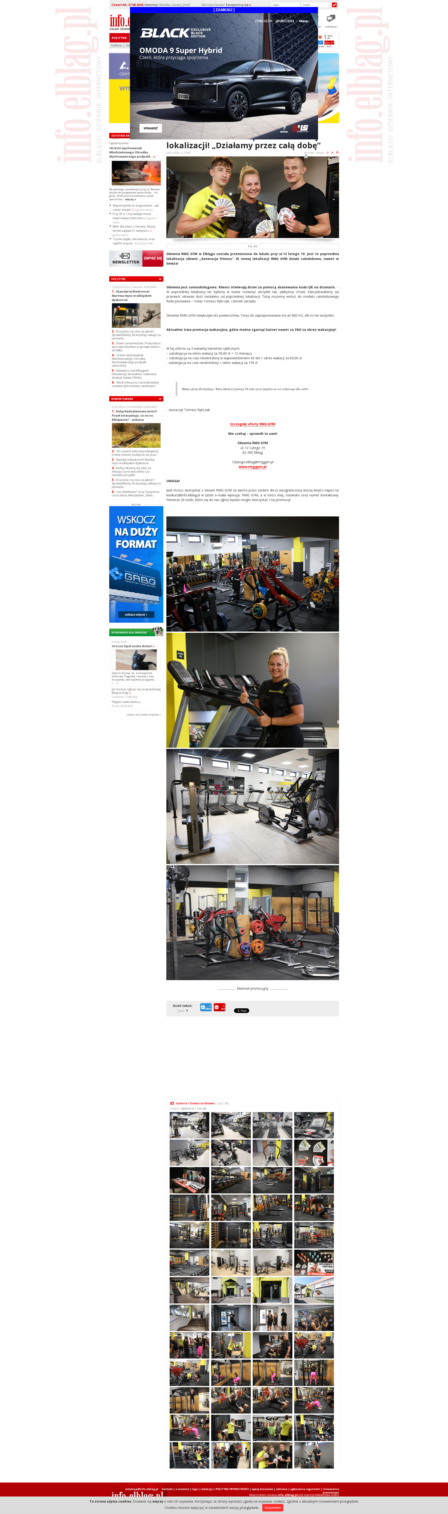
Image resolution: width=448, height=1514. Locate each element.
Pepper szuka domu (126, 702)
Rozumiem (273, 1507)
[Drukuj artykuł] (306, 157)
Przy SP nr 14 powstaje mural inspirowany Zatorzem (132, 216)
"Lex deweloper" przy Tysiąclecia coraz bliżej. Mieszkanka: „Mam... (135, 493)
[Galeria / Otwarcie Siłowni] (188, 1125)
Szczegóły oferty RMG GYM (252, 424)
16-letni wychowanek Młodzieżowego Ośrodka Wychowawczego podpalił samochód (129, 360)
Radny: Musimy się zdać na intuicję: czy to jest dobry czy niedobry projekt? (131, 471)
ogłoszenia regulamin (305, 1489)
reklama (281, 1489)
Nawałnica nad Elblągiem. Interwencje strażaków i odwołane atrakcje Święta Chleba (134, 374)
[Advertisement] (253, 1054)
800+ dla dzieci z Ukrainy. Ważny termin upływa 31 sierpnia (134, 229)
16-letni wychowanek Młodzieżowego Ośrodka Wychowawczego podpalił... (132, 152)
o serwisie (182, 1489)
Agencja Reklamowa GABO (321, 1495)
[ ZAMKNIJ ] (224, 10)
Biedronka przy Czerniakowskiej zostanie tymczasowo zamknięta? (135, 384)
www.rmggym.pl (252, 466)
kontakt (167, 1489)
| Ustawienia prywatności (330, 1490)
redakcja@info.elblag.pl (141, 1489)
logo (195, 1489)
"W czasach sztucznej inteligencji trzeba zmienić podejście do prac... (135, 453)
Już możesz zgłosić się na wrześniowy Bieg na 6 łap (136, 691)
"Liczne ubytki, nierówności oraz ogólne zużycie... (134, 241)
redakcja (206, 1489)
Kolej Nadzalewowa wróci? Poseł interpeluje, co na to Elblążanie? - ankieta (134, 415)
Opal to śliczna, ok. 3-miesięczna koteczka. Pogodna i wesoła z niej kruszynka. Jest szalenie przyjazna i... (133, 678)
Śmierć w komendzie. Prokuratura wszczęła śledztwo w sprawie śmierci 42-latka (136, 346)
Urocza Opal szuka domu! (133, 646)
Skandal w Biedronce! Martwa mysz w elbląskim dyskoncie (131, 295)
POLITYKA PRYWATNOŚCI (232, 1489)
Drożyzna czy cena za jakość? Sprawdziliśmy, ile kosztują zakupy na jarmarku (136, 334)
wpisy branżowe (262, 1489)
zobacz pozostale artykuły (142, 714)
